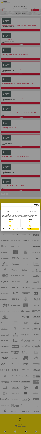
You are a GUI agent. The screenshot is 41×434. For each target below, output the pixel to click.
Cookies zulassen (33, 228)
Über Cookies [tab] (33, 207)
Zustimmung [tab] (7, 207)
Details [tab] (20, 207)
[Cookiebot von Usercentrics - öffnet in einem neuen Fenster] (35, 205)
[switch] (30, 221)
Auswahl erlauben (20, 228)
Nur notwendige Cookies (7, 228)
